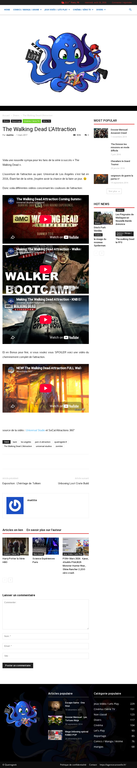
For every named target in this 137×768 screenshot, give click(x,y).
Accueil (6, 115)
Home (7, 9)
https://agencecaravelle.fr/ (113, 764)
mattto (10, 135)
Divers (99, 9)
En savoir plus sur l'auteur (44, 530)
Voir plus (113, 191)
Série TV (46, 121)
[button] (130, 9)
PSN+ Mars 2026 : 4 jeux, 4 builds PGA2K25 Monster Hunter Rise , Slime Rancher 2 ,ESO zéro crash (75, 565)
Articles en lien (12, 530)
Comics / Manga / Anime (26, 9)
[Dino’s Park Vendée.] (103, 218)
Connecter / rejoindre (122, 2)
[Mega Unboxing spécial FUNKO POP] (55, 735)
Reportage (16, 121)
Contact (93, 764)
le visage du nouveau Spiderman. (100, 242)
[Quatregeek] (68, 60)
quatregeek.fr (60, 441)
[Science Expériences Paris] (45, 547)
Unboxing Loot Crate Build (73, 483)
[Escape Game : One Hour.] (55, 706)
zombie (59, 446)
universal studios (44, 446)
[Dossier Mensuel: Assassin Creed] (101, 133)
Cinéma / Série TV (82, 9)
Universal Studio (35, 430)
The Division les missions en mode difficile (120, 147)
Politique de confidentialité (73, 764)
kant (15, 441)
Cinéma (120, 210)
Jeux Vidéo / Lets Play (56, 9)
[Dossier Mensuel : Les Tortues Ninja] (55, 720)
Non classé (38, 554)
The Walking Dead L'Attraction (18, 446)
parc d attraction (42, 441)
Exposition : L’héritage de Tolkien (21, 483)
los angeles (26, 441)
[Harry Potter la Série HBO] (15, 547)
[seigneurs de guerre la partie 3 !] (101, 179)
